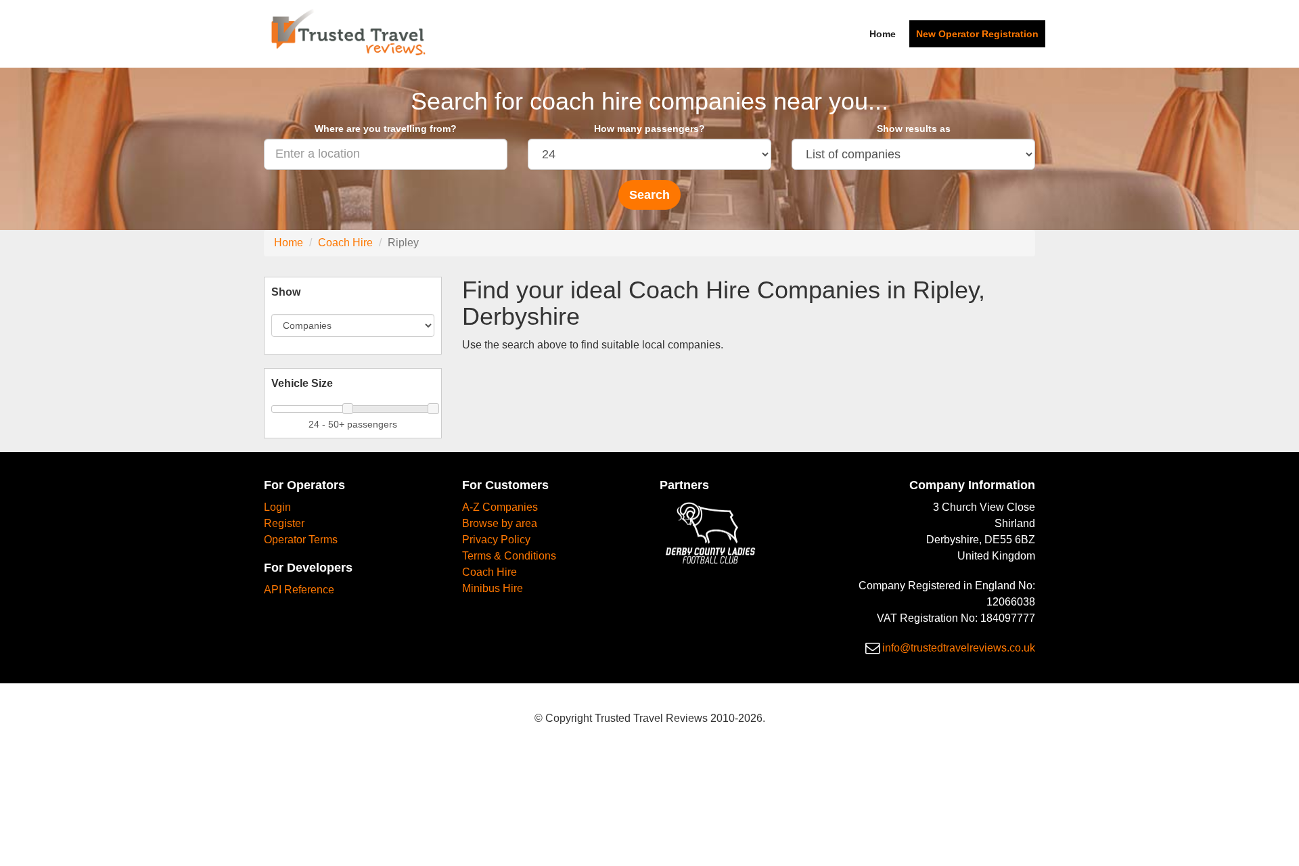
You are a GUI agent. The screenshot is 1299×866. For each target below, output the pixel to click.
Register (284, 523)
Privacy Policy (496, 539)
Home (882, 33)
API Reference (299, 589)
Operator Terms (301, 539)
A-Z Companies (500, 507)
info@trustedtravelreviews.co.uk (958, 648)
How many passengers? (649, 128)
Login (277, 507)
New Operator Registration (977, 33)
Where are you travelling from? (386, 128)
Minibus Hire (492, 588)
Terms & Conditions (509, 556)
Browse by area (499, 523)
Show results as (914, 128)
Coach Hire (345, 242)
